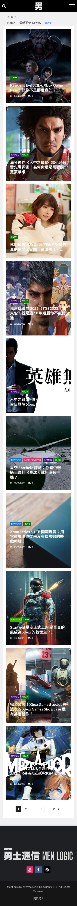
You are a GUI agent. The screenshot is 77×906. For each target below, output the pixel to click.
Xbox (14, 77)
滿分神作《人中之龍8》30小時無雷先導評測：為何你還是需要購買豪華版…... (38, 167)
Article (15, 619)
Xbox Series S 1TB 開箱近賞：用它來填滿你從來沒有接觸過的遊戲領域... (37, 536)
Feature (16, 460)
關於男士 (38, 898)
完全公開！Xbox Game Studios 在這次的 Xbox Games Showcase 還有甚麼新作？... (38, 709)
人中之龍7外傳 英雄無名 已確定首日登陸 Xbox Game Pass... (37, 401)
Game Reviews (32, 460)
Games (15, 155)
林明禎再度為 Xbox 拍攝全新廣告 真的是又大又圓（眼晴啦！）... (38, 246)
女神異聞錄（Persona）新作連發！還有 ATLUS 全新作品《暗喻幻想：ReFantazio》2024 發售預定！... (38, 770)
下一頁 (52, 809)
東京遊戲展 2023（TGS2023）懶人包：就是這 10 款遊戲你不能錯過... (38, 313)
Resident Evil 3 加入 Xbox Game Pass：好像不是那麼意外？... (36, 87)
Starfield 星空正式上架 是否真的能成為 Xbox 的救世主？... (37, 629)
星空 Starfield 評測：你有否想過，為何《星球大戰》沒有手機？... (35, 472)
